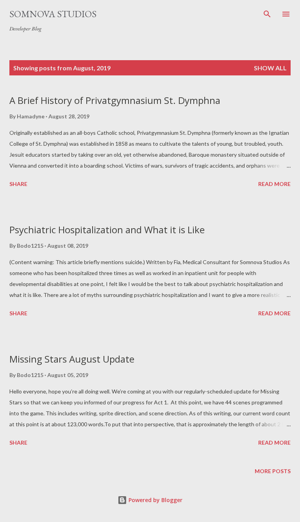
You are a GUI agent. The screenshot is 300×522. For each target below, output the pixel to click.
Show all (270, 68)
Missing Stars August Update (71, 358)
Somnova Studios (52, 14)
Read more (274, 184)
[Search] (267, 14)
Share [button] (18, 184)
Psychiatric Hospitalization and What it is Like (107, 229)
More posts (273, 471)
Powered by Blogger (154, 500)
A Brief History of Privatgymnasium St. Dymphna (114, 100)
